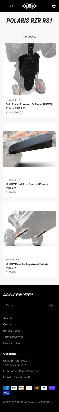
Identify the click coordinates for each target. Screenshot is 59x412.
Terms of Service (13, 336)
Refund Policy (11, 330)
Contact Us (10, 324)
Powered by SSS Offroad (40, 402)
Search (7, 318)
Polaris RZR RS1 (13, 99)
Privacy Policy (11, 343)
